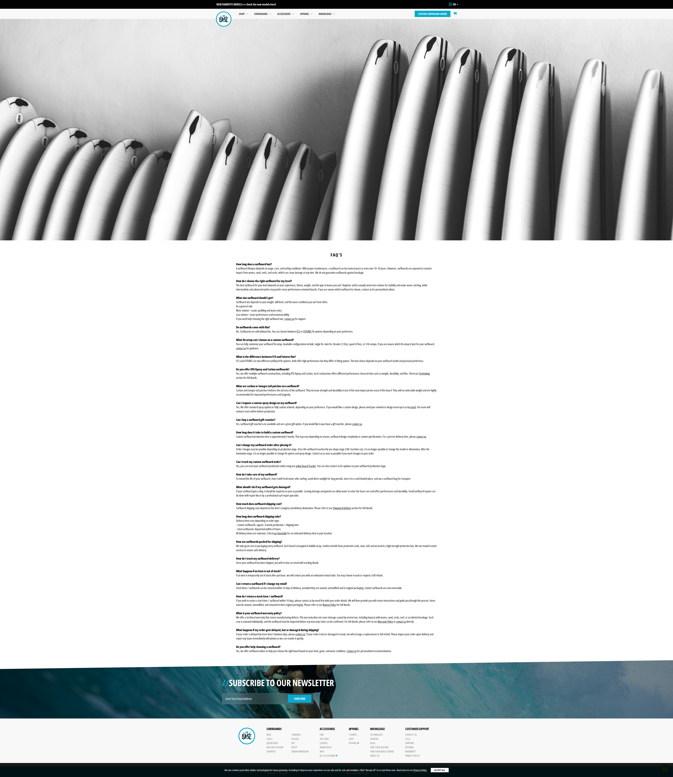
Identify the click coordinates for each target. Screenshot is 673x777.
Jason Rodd (272, 743)
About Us (374, 755)
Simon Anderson (299, 751)
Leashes (324, 743)
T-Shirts (353, 734)
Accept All (439, 770)
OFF (293, 743)
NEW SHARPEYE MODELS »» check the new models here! (246, 4)
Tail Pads (324, 739)
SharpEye (271, 751)
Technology (376, 734)
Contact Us (411, 734)
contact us (421, 437)
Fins (322, 734)
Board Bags (326, 747)
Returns (409, 747)
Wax (322, 751)
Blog (372, 743)
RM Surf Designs (275, 747)
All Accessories (328, 755)
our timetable (280, 533)
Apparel (353, 743)
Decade (295, 739)
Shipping (409, 743)
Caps (351, 739)
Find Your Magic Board (382, 751)
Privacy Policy (420, 770)
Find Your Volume (379, 747)
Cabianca (296, 734)
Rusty (294, 747)
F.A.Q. (407, 739)
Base (269, 734)
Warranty (410, 751)
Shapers (374, 739)
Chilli (269, 739)
